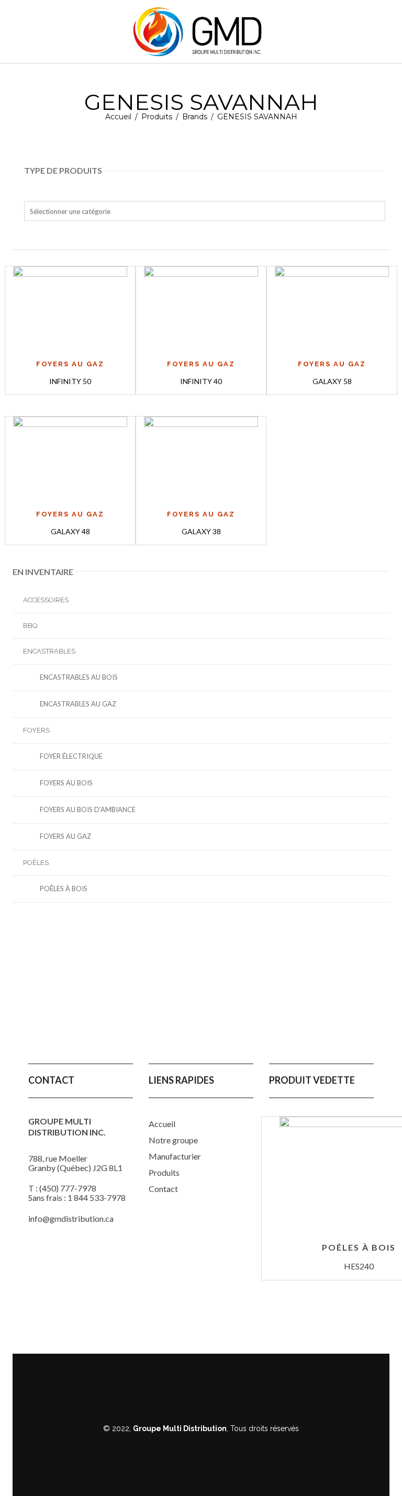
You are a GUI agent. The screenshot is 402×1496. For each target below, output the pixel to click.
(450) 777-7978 (67, 1188)
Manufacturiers (177, 1156)
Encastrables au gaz (78, 704)
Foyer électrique (71, 756)
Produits (156, 116)
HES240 (359, 1266)
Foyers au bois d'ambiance (88, 809)
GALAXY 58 (332, 381)
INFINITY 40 (201, 381)
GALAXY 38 (201, 531)
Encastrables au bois (79, 677)
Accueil (118, 116)
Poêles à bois (63, 888)
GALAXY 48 (70, 531)
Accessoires (46, 600)
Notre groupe (173, 1140)
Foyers (36, 730)
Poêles (36, 863)
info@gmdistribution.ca (71, 1218)
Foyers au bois (66, 783)
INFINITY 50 (70, 381)
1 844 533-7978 (97, 1197)
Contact (163, 1189)
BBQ (30, 625)
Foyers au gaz (65, 836)
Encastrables (49, 651)
